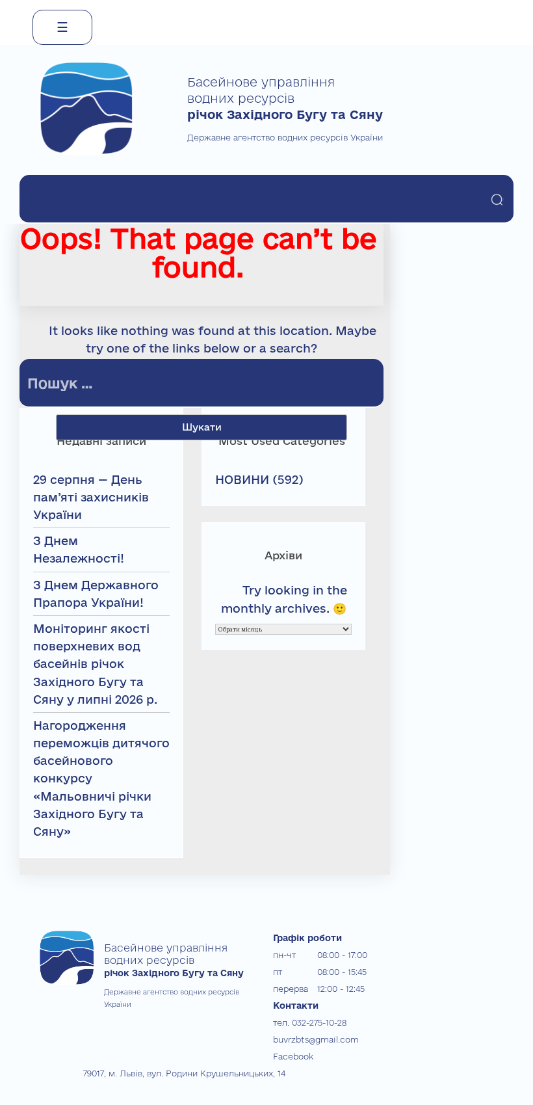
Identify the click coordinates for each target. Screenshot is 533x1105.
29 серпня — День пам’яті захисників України (91, 497)
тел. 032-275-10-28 (309, 1022)
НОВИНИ (242, 479)
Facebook (293, 1056)
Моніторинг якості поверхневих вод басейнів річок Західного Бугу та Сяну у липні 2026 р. (95, 664)
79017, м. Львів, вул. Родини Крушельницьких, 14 (184, 1073)
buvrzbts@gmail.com (316, 1039)
